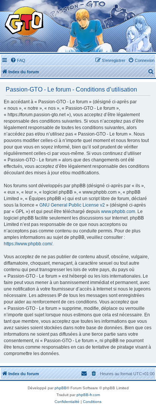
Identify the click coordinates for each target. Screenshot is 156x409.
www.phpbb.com (118, 211)
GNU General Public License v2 (72, 205)
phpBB (61, 388)
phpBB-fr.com (88, 395)
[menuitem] (17, 60)
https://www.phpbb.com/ (28, 243)
